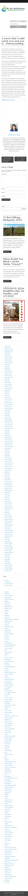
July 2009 (7, 537)
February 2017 (8, 399)
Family (6, 675)
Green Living (8, 710)
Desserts (7, 654)
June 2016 (7, 412)
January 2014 (8, 461)
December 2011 (9, 506)
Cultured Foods (8, 643)
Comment (4, 174)
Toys (6, 841)
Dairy (6, 650)
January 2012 (8, 505)
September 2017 (9, 388)
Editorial (7, 663)
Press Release (8, 781)
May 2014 (7, 454)
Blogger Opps (8, 608)
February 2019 (8, 371)
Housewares (8, 727)
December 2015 (9, 422)
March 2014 (8, 457)
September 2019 (9, 362)
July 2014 (7, 450)
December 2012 (9, 484)
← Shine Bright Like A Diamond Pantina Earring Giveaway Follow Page (7, 159)
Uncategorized (8, 851)
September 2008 (9, 552)
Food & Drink (8, 681)
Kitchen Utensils (9, 738)
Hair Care (7, 714)
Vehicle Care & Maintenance (12, 860)
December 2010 (9, 519)
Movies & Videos (9, 754)
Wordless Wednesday (10, 876)
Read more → (7, 251)
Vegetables (7, 858)
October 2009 (8, 534)
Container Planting (9, 633)
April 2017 (7, 395)
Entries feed (8, 581)
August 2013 (8, 470)
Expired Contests (9, 674)
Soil (6, 820)
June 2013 (7, 474)
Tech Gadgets (8, 834)
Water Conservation (9, 863)
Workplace (7, 882)
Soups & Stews (8, 821)
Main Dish (7, 747)
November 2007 (9, 568)
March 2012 (8, 501)
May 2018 (7, 379)
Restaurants (8, 792)
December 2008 (9, 547)
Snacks (6, 812)
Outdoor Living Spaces (10, 767)
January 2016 (8, 421)
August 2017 (8, 390)
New (6, 756)
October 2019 (8, 360)
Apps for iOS (8, 597)
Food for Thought (6, 36)
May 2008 (7, 559)
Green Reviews (8, 712)
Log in (6, 580)
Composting (8, 630)
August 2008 (8, 554)
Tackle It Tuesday (9, 832)
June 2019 (7, 364)
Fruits (6, 696)
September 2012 (9, 490)
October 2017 (8, 386)
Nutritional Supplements (10, 761)
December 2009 (9, 530)
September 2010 (9, 525)
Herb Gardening (9, 723)
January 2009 (8, 545)
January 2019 (8, 373)
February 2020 (8, 357)
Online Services (8, 765)
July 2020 (7, 355)
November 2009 (9, 532)
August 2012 (8, 492)
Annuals (7, 592)
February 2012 (8, 503)
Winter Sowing (8, 874)
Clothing (7, 628)
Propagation (8, 783)
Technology (7, 838)
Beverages (7, 604)
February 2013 (8, 481)
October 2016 (8, 406)
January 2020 (8, 359)
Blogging (7, 610)
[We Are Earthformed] (14, 8)
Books (6, 612)
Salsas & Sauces (9, 800)
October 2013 (8, 466)
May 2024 (7, 346)
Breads (6, 613)
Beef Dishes (8, 602)
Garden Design (8, 697)
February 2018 (8, 384)
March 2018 (8, 382)
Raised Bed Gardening (10, 785)
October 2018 (8, 375)
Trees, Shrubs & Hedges (11, 849)
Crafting (7, 641)
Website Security (9, 865)
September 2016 (9, 408)
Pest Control (8, 772)
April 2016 (7, 415)
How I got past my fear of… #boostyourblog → (21, 159)
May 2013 (7, 475)
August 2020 (8, 353)
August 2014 (8, 448)
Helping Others (8, 721)
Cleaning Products (9, 626)
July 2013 (7, 472)
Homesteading (8, 725)
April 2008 (7, 561)
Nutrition (7, 759)
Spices (6, 823)
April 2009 (7, 539)
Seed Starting (8, 801)
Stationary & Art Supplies (11, 827)
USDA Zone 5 (8, 852)
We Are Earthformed (15, 893)
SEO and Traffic (9, 805)
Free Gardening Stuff (10, 692)
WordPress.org (8, 585)
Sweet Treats (8, 831)
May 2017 (7, 393)
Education (7, 665)
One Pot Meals (8, 763)
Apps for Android (9, 595)
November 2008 (9, 548)
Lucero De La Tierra (7, 45)
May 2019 (7, 366)
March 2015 (8, 435)
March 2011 (8, 514)
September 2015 (9, 428)
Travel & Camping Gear (8, 215)
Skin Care (7, 811)
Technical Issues (9, 836)
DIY (6, 655)
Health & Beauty (9, 717)
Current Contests (7, 286)
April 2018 (7, 381)
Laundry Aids (8, 741)
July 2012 (7, 494)
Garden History (8, 699)
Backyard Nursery (9, 599)
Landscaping (8, 739)
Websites (7, 867)
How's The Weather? (15, 36)
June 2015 (7, 430)
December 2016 (9, 402)
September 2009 (9, 536)
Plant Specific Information (11, 778)
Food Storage (8, 686)
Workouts (7, 880)
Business (7, 617)
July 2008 (7, 556)
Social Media (13, 256)
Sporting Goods (8, 825)
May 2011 (7, 512)
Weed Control (8, 869)
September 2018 (9, 377)
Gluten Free (8, 706)
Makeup (7, 748)
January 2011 (8, 517)
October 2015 (8, 426)
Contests (7, 635)
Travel (6, 845)
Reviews (7, 794)
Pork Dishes (8, 779)
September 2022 (9, 349)
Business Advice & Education (12, 619)
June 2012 (7, 495)
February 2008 (8, 565)
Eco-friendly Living (9, 661)
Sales (6, 798)
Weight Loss (8, 871)
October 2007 (8, 570)
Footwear (7, 688)
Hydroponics (8, 730)
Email (3, 192)
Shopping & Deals (18, 215)
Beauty (6, 601)
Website (4, 196)
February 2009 (8, 543)
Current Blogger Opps (10, 644)
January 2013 (8, 483)
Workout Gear (8, 878)
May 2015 (7, 432)
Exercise (7, 670)
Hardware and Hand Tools (11, 716)
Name (3, 188)
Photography (8, 776)
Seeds (6, 803)
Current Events (8, 648)
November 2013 (9, 464)
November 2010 (9, 521)
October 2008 (8, 550)
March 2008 (8, 563)
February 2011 (8, 516)
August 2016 (8, 410)
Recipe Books (8, 789)
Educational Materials (10, 666)
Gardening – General (10, 705)
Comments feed (9, 583)
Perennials (7, 768)
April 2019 (7, 368)
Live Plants (7, 743)
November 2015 (9, 424)
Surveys (7, 829)
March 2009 (8, 541)
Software (7, 818)
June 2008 (7, 557)
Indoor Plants (8, 732)
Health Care (8, 719)
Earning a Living (9, 657)
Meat (6, 752)
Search (3, 206)
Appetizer (7, 593)
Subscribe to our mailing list (18, 21)
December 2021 (9, 351)
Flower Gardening (9, 679)
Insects (6, 734)
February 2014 (8, 459)
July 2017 (7, 391)
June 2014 (7, 452)
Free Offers (7, 694)
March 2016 (8, 417)
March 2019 (8, 370)
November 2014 (9, 443)
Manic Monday (8, 750)
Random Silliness (9, 787)
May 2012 (7, 497)
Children (7, 624)
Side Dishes (8, 809)
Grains (6, 708)
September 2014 (9, 446)
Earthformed (8, 659)
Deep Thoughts (8, 652)
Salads (6, 796)
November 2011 (9, 508)
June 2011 (7, 510)
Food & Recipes (9, 683)
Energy (6, 668)
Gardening (7, 703)
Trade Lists (7, 843)
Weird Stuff (7, 873)
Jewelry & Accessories (10, 736)
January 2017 (8, 401)
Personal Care (8, 770)
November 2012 (9, 486)
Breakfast (7, 615)
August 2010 (8, 527)
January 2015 (8, 439)
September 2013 (9, 468)
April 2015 (7, 433)
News (6, 758)
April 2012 (7, 499)
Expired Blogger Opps (10, 672)
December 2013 (9, 463)
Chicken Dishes (8, 621)
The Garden (8, 840)
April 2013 (7, 477)
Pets (6, 774)
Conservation (8, 632)
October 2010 (8, 523)
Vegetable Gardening (10, 856)
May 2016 (7, 413)
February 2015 (8, 437)
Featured (7, 677)
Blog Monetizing (9, 606)
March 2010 (8, 528)
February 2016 (8, 419)
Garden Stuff (8, 701)
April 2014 (7, 455)
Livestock (7, 745)
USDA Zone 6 (8, 854)
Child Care (7, 623)
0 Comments (22, 45)
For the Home (8, 690)
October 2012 (8, 488)
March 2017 (8, 397)
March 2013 (8, 479)
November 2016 (9, 404)
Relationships (6, 256)
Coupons (7, 637)
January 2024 (8, 348)
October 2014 (8, 444)
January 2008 (8, 567)
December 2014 (9, 441)
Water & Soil (8, 862)
